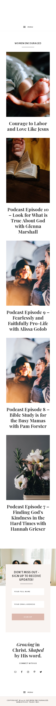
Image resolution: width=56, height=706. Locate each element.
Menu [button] (30, 27)
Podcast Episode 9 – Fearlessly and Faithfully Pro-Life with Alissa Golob (28, 320)
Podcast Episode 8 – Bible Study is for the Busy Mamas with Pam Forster (28, 417)
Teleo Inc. (34, 702)
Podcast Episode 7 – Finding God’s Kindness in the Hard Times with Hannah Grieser (28, 517)
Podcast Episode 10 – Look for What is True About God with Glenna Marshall (28, 220)
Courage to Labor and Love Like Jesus (28, 126)
